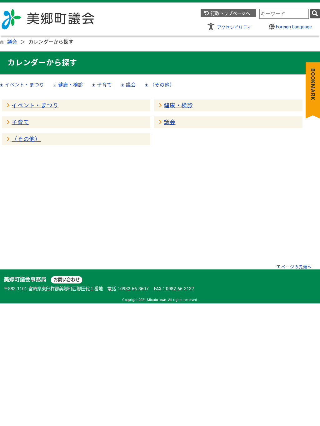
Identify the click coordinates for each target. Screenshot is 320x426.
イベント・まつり (24, 85)
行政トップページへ (229, 13)
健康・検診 (70, 85)
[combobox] (284, 13)
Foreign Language (293, 27)
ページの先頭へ (296, 266)
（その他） (162, 85)
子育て (104, 85)
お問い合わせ (66, 280)
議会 (12, 42)
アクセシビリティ (234, 27)
